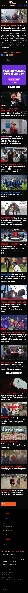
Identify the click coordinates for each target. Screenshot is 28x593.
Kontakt (14, 561)
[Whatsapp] (7, 55)
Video (8, 539)
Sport (8, 518)
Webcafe (9, 531)
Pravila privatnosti (7, 561)
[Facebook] (2, 55)
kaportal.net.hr (20, 579)
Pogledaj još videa (7, 504)
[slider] (14, 20)
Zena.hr (8, 574)
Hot (7, 522)
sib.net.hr (14, 579)
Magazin (9, 526)
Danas (8, 514)
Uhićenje (4, 60)
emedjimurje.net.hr (6, 579)
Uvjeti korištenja (6, 558)
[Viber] (10, 55)
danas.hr (18, 52)
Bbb (9, 60)
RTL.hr (3, 574)
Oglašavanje (12, 554)
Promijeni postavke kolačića (9, 564)
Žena (7, 535)
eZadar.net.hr (18, 583)
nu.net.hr (4, 585)
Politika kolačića (15, 558)
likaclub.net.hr (10, 585)
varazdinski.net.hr (6, 581)
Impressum (5, 554)
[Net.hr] (12, 569)
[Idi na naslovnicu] (13, 3)
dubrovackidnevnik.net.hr (8, 583)
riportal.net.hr (15, 581)
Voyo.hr (12, 574)
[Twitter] (5, 55)
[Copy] (12, 55)
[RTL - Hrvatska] (5, 569)
